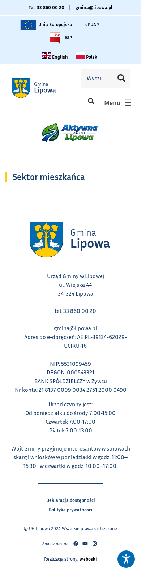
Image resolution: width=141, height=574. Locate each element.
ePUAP (92, 24)
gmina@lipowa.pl (94, 7)
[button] (91, 101)
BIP (68, 36)
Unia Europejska (54, 22)
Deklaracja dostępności (70, 499)
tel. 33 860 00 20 (75, 310)
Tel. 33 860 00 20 (46, 7)
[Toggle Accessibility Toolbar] (126, 559)
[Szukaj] (121, 78)
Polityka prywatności (71, 508)
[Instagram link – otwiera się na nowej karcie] (94, 544)
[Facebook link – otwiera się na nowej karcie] (75, 544)
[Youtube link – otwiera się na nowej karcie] (85, 544)
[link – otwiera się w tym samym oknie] (42, 88)
